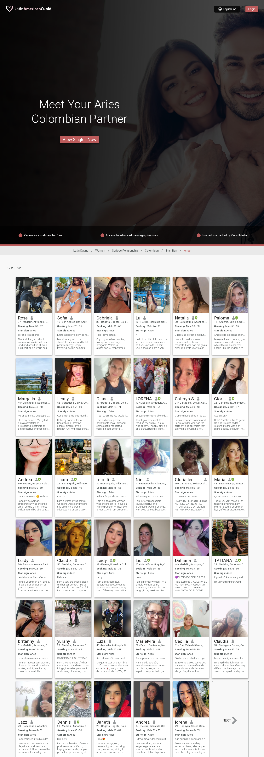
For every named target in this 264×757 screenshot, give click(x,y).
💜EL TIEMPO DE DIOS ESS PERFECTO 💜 (191, 577)
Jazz (22, 722)
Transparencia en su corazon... (152, 658)
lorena (181, 722)
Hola (138, 577)
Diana (102, 398)
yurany (63, 641)
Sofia (62, 317)
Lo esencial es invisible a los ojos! (34, 739)
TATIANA (223, 560)
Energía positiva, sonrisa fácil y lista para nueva (73, 334)
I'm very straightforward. (227, 581)
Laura (62, 479)
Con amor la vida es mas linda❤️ (73, 415)
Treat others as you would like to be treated (112, 415)
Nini (140, 479)
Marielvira (145, 641)
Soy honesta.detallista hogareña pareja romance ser (191, 658)
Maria (219, 479)
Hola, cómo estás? (106, 334)
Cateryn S (184, 398)
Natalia (182, 317)
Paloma (221, 317)
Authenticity (220, 415)
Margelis (26, 398)
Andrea (25, 479)
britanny (26, 641)
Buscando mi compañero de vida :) (152, 415)
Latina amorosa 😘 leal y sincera (34, 496)
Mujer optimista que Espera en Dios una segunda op (34, 415)
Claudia (64, 560)
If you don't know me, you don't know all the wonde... (230, 577)
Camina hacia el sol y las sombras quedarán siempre (191, 415)
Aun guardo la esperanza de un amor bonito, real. (191, 739)
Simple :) (62, 739)
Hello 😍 (100, 739)
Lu (138, 317)
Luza (101, 641)
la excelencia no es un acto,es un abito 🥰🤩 (34, 658)
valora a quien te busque (149, 496)
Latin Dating (80, 250)
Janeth (103, 722)
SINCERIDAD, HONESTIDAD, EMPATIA (73, 658)
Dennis (64, 722)
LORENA (144, 398)
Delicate (61, 577)
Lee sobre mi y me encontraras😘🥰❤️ (230, 658)
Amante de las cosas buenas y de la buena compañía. (230, 334)
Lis (138, 560)
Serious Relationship (125, 250)
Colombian (152, 250)
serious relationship (28, 334)
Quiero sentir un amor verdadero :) (230, 496)
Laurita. (61, 496)
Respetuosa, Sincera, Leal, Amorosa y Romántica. (112, 658)
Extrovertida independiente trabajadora (152, 739)
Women (100, 250)
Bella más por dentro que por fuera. (112, 496)
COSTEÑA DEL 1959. (186, 496)
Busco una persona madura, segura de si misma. (191, 334)
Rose (23, 317)
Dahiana (183, 560)
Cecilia (181, 641)
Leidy (23, 560)
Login (251, 9)
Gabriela (104, 317)
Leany (63, 398)
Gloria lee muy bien (188, 479)
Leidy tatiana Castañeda (32, 577)
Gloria (220, 398)
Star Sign (171, 250)
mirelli (102, 479)
